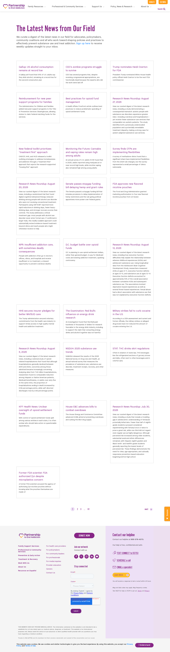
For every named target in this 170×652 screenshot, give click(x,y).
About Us (22, 567)
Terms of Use (30, 646)
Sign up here (83, 43)
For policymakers (53, 550)
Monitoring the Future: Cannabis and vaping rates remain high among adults (83, 152)
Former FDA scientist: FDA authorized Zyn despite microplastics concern (33, 476)
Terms (139, 591)
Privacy (147, 591)
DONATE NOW (84, 535)
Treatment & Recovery (28, 559)
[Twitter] (81, 556)
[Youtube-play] (97, 556)
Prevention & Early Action (29, 555)
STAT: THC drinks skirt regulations (131, 349)
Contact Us (50, 573)
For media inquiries (53, 561)
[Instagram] (87, 556)
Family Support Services (28, 546)
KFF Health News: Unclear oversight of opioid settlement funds (35, 410)
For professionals (53, 557)
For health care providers (56, 546)
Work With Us (23, 563)
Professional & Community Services (29, 551)
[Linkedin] (92, 556)
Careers (49, 569)
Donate (152, 2)
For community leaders (55, 554)
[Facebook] (76, 556)
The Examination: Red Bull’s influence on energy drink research (80, 314)
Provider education (53, 565)
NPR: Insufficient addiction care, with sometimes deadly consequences (36, 248)
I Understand (144, 645)
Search (160, 9)
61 (89, 509)
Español (163, 2)
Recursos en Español (27, 571)
